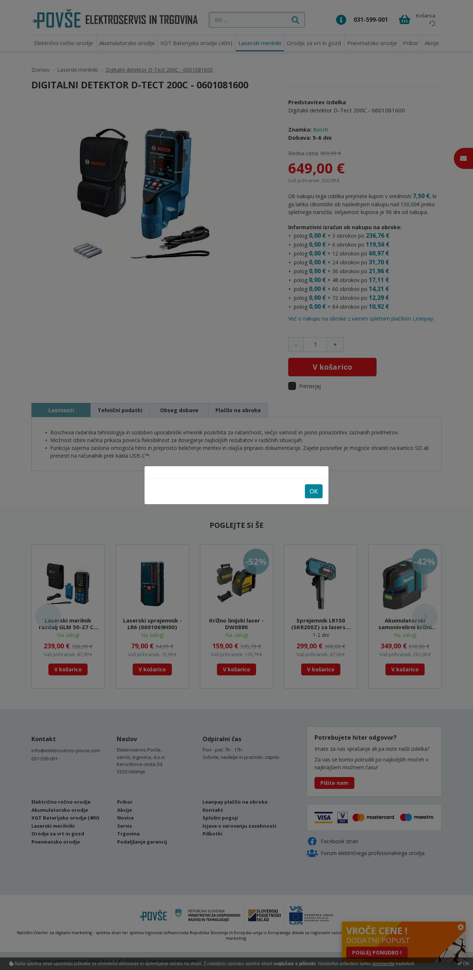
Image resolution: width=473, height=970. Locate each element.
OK (314, 491)
